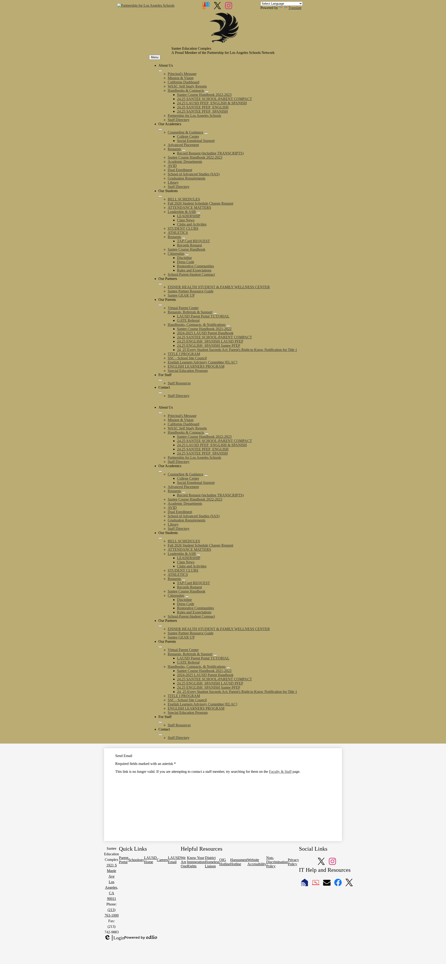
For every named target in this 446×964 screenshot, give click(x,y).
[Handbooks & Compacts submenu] (207, 91)
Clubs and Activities (192, 224)
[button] (160, 412)
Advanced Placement (183, 145)
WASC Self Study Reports (187, 86)
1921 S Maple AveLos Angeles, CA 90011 (111, 882)
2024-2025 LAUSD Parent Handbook (205, 333)
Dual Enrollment (180, 170)
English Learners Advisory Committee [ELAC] (202, 362)
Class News (185, 220)
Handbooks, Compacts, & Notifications (197, 325)
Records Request (189, 245)
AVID (172, 166)
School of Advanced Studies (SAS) (194, 174)
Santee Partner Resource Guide (190, 291)
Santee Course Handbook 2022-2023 (204, 95)
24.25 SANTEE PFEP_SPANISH (202, 111)
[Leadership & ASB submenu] (198, 213)
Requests (174, 149)
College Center (188, 136)
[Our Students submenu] (160, 196)
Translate (295, 8)
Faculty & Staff (280, 772)
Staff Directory (179, 120)
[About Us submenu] (160, 71)
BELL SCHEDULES (184, 199)
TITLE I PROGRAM (184, 354)
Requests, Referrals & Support (190, 312)
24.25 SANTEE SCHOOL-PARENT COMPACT (214, 99)
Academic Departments (185, 162)
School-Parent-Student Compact (191, 274)
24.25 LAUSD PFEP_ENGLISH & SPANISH (212, 103)
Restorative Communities (195, 266)
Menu (154, 57)
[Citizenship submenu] (187, 255)
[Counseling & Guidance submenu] (206, 133)
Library (173, 182)
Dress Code (185, 262)
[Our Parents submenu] (160, 305)
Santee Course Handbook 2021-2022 (204, 329)
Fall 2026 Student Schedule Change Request (200, 203)
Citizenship (176, 254)
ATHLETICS (178, 233)
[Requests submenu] (184, 150)
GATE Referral (188, 320)
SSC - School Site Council (187, 358)
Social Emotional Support (196, 141)
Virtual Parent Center (183, 308)
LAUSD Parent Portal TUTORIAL (203, 316)
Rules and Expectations (194, 270)
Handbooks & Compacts (186, 90)
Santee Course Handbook (186, 249)
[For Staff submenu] (160, 380)
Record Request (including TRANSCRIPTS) (210, 153)
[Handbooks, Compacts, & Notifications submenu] (228, 326)
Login (114, 938)
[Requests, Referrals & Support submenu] (215, 313)
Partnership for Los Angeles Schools (194, 116)
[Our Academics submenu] (160, 129)
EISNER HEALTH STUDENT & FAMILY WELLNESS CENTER (219, 287)
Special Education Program (188, 371)
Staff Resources (179, 383)
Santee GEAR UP (181, 295)
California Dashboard (183, 82)
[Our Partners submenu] (160, 284)
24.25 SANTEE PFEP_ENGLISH (203, 107)
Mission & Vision (180, 78)
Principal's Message (182, 74)
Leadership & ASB (182, 212)
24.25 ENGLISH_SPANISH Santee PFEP (208, 346)
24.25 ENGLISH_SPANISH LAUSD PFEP (210, 341)
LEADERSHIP (188, 216)
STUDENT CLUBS (183, 228)
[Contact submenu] (160, 392)
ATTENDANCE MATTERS (189, 208)
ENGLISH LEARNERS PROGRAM (196, 366)
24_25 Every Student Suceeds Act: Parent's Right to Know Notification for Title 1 (237, 350)
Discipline (184, 258)
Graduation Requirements (186, 178)
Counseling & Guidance (185, 132)
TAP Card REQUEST (193, 241)
